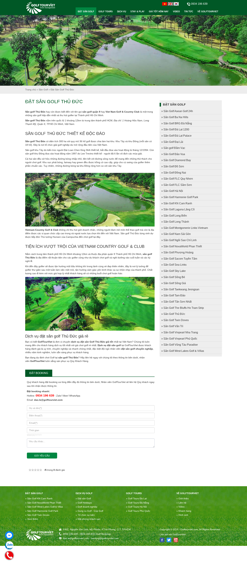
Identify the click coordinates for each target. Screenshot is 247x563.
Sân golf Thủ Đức (35, 111)
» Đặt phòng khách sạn (88, 519)
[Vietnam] (164, 3)
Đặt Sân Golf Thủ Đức (62, 89)
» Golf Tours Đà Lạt (136, 498)
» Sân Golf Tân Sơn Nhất (176, 301)
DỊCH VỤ (121, 11)
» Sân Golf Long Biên (174, 215)
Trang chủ (30, 89)
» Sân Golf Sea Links (174, 264)
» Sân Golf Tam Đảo (173, 295)
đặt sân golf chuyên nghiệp (137, 348)
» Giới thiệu (182, 498)
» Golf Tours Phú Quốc (138, 511)
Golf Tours (134, 493)
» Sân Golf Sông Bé (173, 277)
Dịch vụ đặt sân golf (109, 345)
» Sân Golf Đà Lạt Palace (176, 135)
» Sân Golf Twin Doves (175, 320)
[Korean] (176, 3)
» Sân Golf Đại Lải (172, 141)
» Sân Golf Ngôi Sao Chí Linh (179, 240)
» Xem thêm (31, 519)
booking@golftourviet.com (105, 538)
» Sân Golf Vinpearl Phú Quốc (179, 338)
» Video (180, 506)
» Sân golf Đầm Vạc (173, 148)
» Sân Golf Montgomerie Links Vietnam (184, 227)
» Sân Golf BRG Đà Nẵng (176, 123)
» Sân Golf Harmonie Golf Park (179, 197)
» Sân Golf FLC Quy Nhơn (177, 178)
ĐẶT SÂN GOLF (86, 11)
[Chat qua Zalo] (9, 545)
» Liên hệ (181, 502)
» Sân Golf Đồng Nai (173, 172)
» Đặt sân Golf (83, 498)
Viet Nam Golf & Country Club (122, 111)
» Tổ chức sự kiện (85, 515)
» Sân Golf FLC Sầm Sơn (176, 184)
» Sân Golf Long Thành (175, 221)
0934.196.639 (70, 534)
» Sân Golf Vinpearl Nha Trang (179, 332)
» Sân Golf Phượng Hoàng (177, 252)
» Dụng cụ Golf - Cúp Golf (89, 511)
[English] (170, 3)
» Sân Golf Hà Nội (172, 191)
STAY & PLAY (137, 11)
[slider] (35, 470)
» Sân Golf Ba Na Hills (174, 117)
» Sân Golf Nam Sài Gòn (176, 234)
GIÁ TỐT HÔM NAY (159, 11)
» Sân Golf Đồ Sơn (172, 166)
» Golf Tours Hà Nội (136, 506)
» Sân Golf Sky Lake (173, 270)
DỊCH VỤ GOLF (84, 493)
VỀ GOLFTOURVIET (207, 11)
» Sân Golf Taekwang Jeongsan (180, 289)
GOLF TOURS (105, 11)
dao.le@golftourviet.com (48, 400)
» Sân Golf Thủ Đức (173, 313)
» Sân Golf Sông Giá (173, 283)
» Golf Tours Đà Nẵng (137, 502)
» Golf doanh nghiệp (86, 506)
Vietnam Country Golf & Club (41, 229)
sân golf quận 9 (91, 111)
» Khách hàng (183, 511)
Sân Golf (43, 89)
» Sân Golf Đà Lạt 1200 (175, 129)
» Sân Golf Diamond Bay (176, 160)
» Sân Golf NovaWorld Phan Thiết (181, 246)
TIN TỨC (188, 11)
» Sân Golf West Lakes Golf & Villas (182, 350)
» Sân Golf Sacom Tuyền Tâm (179, 258)
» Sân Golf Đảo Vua (173, 154)
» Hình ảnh (182, 515)
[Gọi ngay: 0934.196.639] (9, 555)
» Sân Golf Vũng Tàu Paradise (179, 344)
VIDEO (176, 11)
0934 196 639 (45, 395)
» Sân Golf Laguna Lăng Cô (178, 209)
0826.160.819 (87, 534)
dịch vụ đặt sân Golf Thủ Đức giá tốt (92, 341)
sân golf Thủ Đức (68, 357)
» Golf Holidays (84, 502)
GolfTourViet (45, 341)
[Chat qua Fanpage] (9, 535)
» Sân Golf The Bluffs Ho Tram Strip (182, 307)
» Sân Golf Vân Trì (172, 326)
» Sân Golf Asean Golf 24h (177, 111)
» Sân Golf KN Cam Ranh (176, 203)
